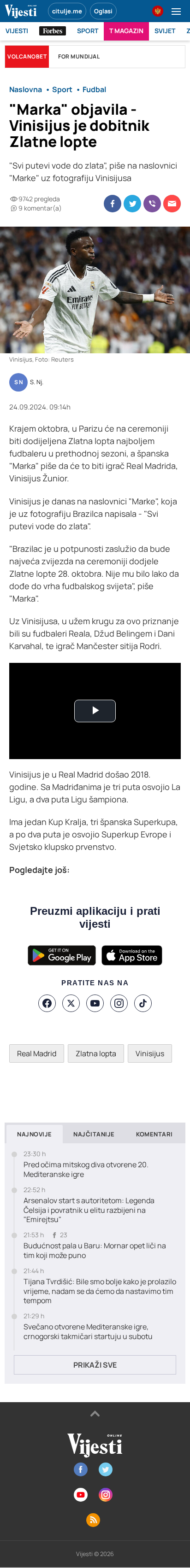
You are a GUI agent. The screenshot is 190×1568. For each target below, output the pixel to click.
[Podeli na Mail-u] (172, 203)
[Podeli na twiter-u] (132, 203)
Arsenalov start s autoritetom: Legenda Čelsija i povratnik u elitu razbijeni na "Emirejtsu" (89, 1210)
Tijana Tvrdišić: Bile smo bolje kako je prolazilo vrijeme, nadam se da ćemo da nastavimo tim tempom (100, 1291)
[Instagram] (119, 1003)
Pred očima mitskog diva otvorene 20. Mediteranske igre (86, 1169)
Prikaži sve (95, 1365)
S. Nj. (36, 382)
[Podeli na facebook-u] (112, 203)
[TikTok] (143, 1003)
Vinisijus (150, 1053)
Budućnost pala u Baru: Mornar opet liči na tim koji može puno (95, 1250)
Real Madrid (36, 1053)
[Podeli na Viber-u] (152, 203)
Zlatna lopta (96, 1053)
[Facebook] (47, 1003)
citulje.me (67, 11)
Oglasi (103, 11)
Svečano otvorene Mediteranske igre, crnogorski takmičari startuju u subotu (88, 1331)
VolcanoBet (27, 56)
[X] (71, 1003)
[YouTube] (95, 1003)
